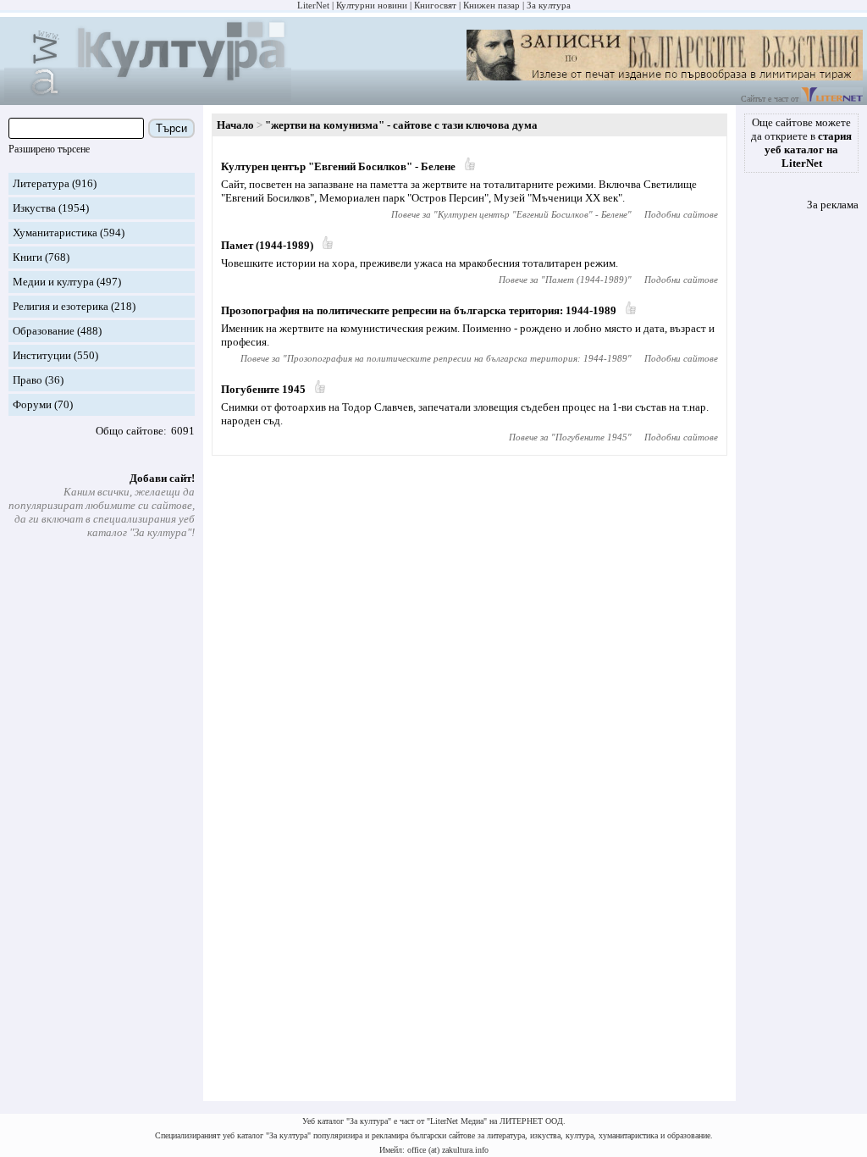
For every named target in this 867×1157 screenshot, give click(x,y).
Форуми (32, 404)
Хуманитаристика (55, 232)
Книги (27, 257)
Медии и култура (53, 281)
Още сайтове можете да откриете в (801, 142)
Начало (235, 125)
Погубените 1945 (263, 389)
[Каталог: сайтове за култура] (147, 97)
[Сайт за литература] (832, 98)
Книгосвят (435, 5)
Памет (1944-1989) (267, 245)
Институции (42, 355)
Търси (171, 128)
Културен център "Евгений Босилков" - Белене (338, 166)
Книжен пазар (491, 5)
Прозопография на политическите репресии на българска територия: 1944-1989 (418, 310)
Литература (41, 183)
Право (27, 380)
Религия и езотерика (60, 306)
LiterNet (313, 5)
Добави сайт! (162, 478)
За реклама (833, 204)
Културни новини (371, 5)
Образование (44, 330)
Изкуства (34, 208)
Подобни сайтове (681, 214)
